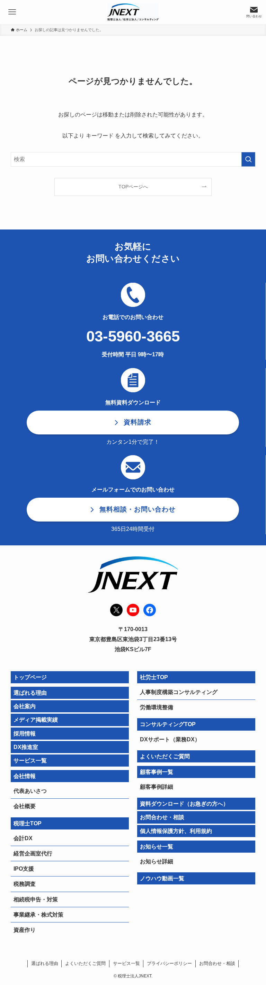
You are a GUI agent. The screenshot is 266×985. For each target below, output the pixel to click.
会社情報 (25, 776)
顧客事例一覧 (156, 772)
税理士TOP (28, 823)
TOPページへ (133, 186)
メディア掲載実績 (36, 720)
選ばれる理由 (30, 693)
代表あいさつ (30, 791)
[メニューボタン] (12, 12)
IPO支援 (24, 869)
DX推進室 (26, 747)
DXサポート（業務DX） (170, 739)
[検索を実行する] (248, 159)
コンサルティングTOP (168, 724)
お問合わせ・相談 (162, 817)
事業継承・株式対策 (38, 915)
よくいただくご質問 (165, 756)
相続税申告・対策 (36, 899)
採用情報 (25, 734)
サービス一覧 (30, 760)
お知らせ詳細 (156, 861)
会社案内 (25, 706)
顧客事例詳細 (156, 787)
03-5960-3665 (133, 336)
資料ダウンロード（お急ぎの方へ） (184, 804)
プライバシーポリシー (169, 963)
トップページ (30, 677)
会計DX (23, 838)
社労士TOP (154, 677)
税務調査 (25, 884)
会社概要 (25, 806)
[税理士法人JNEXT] (133, 12)
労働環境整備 (156, 707)
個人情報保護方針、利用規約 (176, 831)
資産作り (25, 930)
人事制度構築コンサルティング (179, 692)
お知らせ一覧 (156, 847)
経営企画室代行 (33, 853)
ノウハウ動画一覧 (162, 878)
